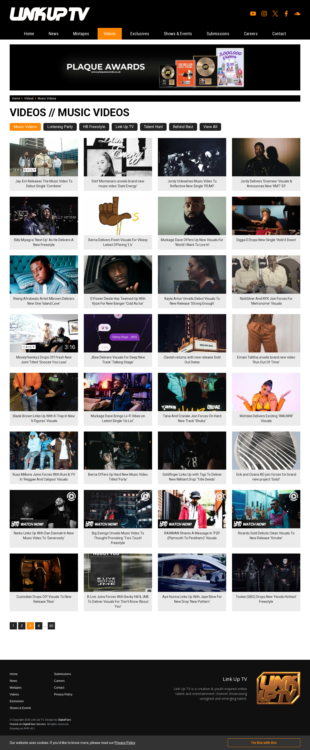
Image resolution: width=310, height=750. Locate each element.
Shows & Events (178, 33)
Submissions (218, 33)
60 (51, 626)
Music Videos (25, 126)
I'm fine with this (264, 743)
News (54, 33)
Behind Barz (183, 126)
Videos (110, 33)
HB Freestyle (94, 126)
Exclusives (139, 33)
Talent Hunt (153, 126)
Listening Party (60, 126)
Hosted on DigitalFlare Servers (28, 724)
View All (210, 126)
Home (29, 33)
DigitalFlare (64, 719)
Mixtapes (81, 33)
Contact (279, 33)
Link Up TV (125, 126)
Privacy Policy (63, 694)
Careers (251, 33)
